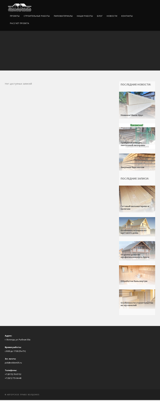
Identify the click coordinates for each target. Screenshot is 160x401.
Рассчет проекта (19, 23)
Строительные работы (37, 16)
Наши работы (85, 16)
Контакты (127, 16)
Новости (112, 16)
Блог (100, 16)
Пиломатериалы (63, 16)
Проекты (15, 16)
